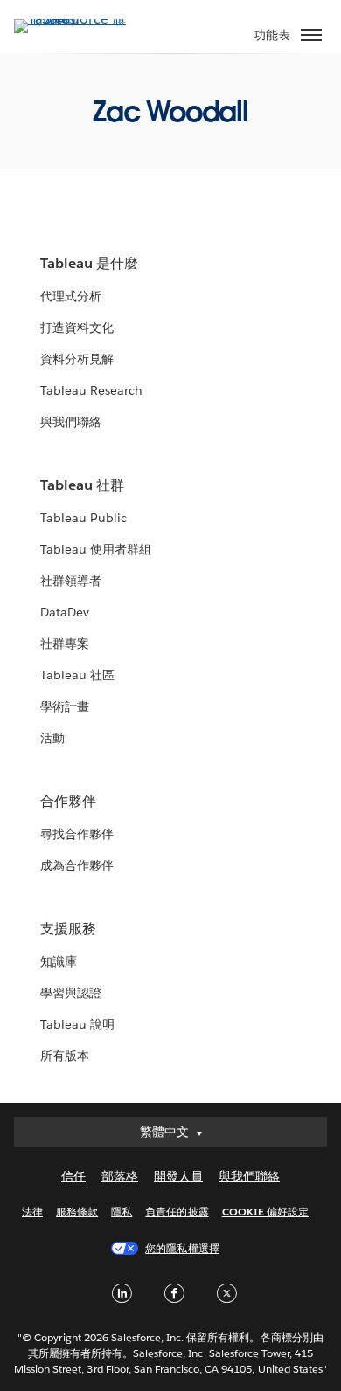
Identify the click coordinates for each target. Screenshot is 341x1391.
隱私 (121, 1211)
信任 (73, 1176)
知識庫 (58, 961)
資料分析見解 (77, 359)
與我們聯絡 (70, 422)
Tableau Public (83, 518)
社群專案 (64, 643)
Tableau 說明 (77, 1024)
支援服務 (68, 928)
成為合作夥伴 (77, 865)
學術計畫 (64, 706)
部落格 (119, 1176)
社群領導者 (70, 581)
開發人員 (178, 1176)
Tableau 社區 (77, 675)
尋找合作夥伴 (77, 834)
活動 (52, 738)
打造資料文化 (77, 327)
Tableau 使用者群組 (95, 549)
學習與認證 (70, 993)
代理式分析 (70, 296)
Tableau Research (91, 390)
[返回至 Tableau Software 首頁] (75, 19)
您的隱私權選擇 (182, 1248)
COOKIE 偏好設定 (265, 1211)
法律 (32, 1211)
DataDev (64, 612)
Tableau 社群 (82, 485)
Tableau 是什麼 (89, 263)
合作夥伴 (68, 801)
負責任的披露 (176, 1211)
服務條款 (77, 1211)
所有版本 (64, 1056)
